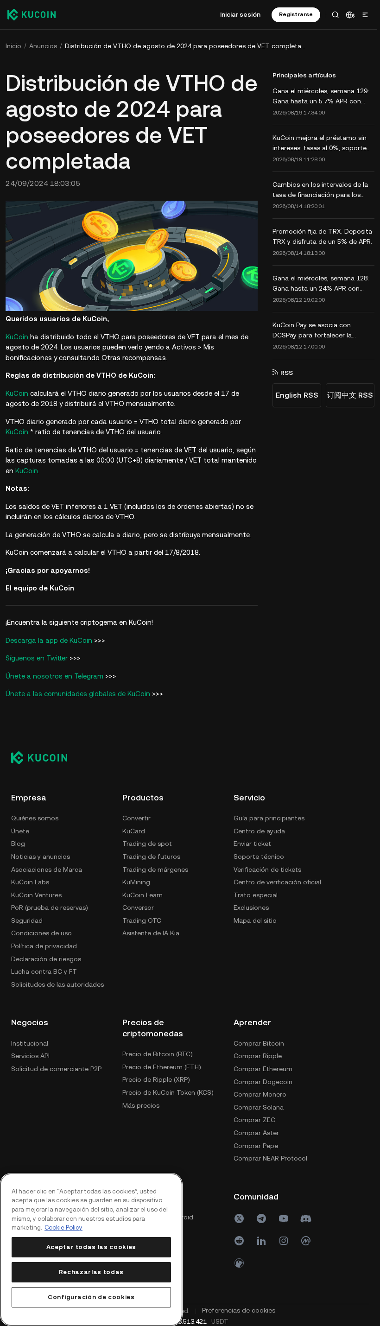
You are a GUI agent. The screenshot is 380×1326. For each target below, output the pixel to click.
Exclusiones (251, 907)
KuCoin (17, 337)
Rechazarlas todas (91, 1272)
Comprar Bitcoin (259, 1043)
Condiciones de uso (41, 933)
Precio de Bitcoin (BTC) (157, 1054)
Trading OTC (141, 920)
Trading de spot (147, 843)
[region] (91, 1249)
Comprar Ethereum (263, 1068)
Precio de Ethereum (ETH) (161, 1067)
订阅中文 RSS (350, 395)
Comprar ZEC (254, 1119)
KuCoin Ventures (36, 895)
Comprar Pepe (256, 1145)
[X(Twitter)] (239, 1218)
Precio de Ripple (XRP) (156, 1079)
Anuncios (43, 46)
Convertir (136, 818)
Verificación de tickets (267, 869)
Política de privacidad (44, 946)
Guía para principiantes (269, 818)
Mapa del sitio (255, 920)
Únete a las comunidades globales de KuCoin (78, 694)
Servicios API (30, 1056)
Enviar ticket (252, 843)
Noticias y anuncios (40, 856)
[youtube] (283, 1218)
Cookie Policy (63, 1227)
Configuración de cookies (91, 1297)
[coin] (239, 1263)
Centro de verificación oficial (277, 882)
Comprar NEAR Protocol (270, 1158)
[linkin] (261, 1240)
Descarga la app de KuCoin (49, 640)
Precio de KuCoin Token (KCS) (168, 1092)
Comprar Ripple (258, 1056)
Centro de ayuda (259, 831)
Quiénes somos (34, 818)
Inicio (13, 46)
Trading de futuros (151, 856)
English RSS (297, 395)
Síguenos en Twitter (37, 658)
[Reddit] (239, 1240)
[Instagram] (283, 1240)
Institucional (29, 1043)
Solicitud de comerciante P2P (56, 1068)
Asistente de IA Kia (150, 933)
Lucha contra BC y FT (44, 971)
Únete (20, 831)
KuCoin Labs (30, 882)
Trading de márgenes (155, 869)
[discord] (305, 1218)
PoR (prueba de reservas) (49, 907)
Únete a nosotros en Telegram (54, 676)
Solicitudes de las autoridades (57, 984)
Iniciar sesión (240, 14)
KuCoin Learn (142, 895)
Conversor (138, 907)
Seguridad (27, 920)
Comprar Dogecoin (263, 1081)
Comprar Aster (256, 1132)
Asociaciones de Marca (46, 869)
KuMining (136, 882)
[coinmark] (305, 1240)
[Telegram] (261, 1218)
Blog (18, 843)
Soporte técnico (259, 856)
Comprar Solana (259, 1107)
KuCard (133, 831)
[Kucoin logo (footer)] (44, 757)
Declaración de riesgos (46, 959)
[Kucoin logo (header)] (31, 14)
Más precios (140, 1105)
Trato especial (256, 895)
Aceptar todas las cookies (91, 1247)
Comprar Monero (260, 1094)
